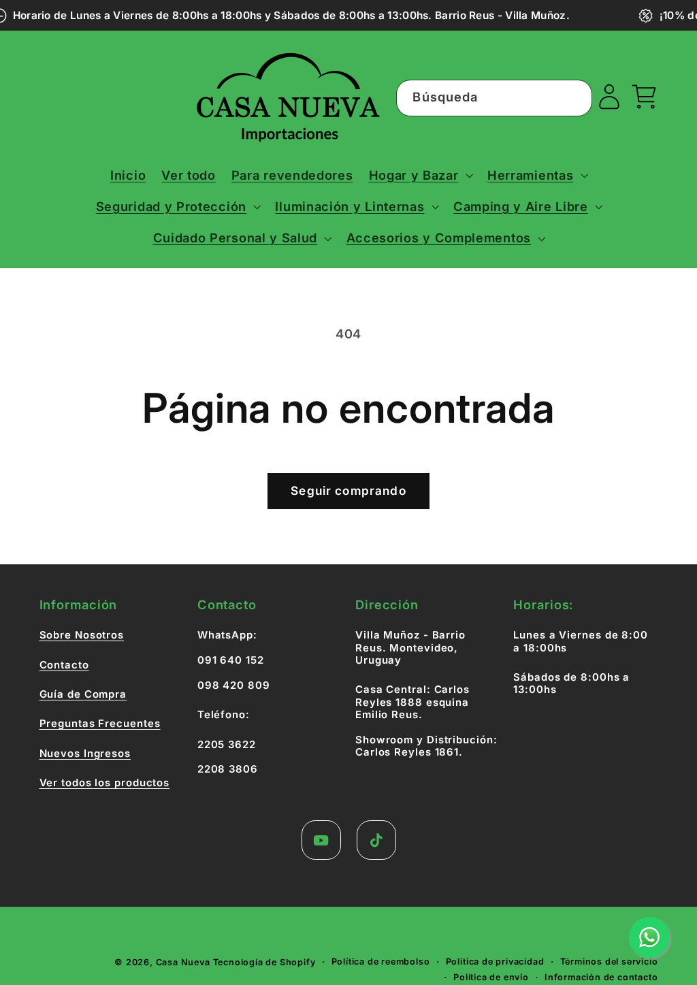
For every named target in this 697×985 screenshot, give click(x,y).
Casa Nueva (183, 962)
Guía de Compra (83, 694)
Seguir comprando (348, 490)
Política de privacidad (495, 961)
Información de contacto (601, 977)
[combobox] (494, 98)
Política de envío (491, 977)
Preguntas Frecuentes (100, 723)
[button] (420, 175)
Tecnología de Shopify (264, 962)
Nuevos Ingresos (85, 753)
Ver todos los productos (104, 783)
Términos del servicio (609, 961)
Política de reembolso (380, 961)
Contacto (64, 665)
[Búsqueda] (574, 97)
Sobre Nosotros (82, 635)
